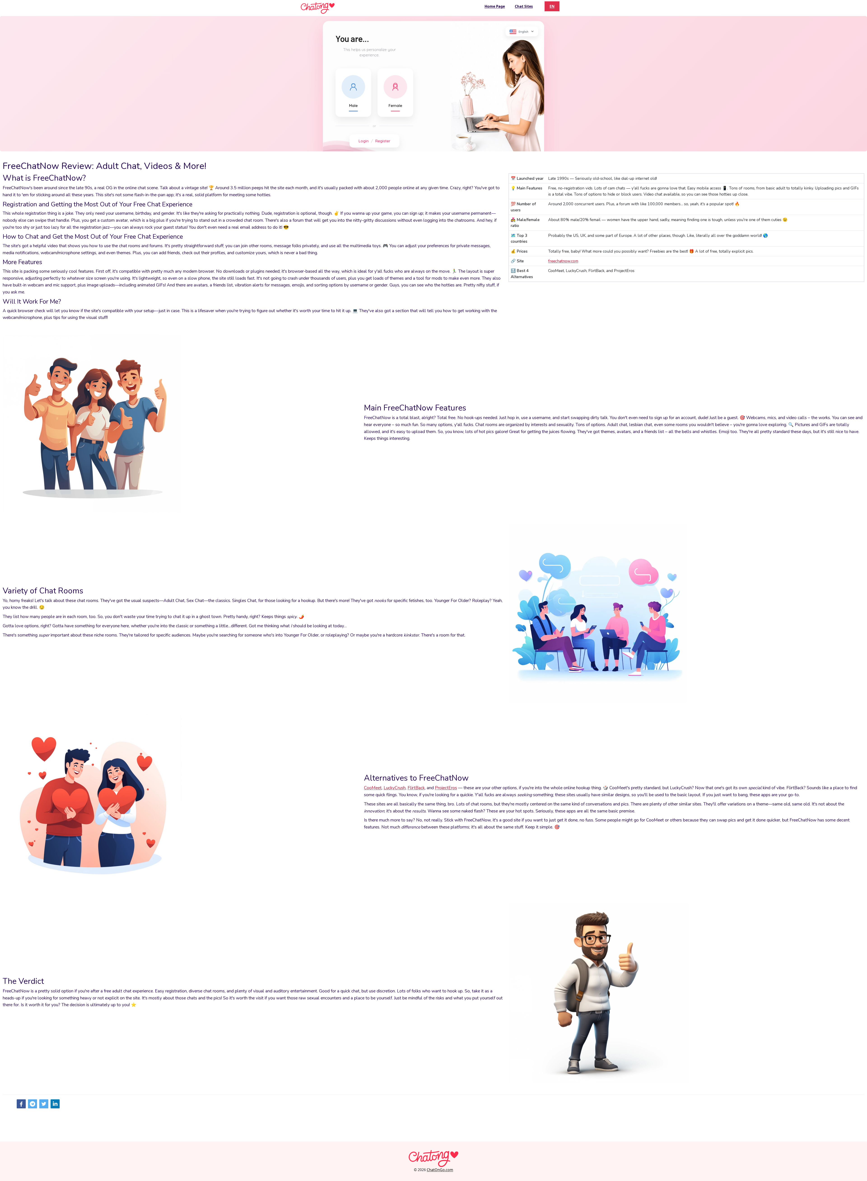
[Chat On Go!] (318, 8)
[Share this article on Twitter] (43, 1103)
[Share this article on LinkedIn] (55, 1103)
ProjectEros (446, 788)
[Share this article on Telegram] (32, 1103)
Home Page (495, 6)
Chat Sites (524, 6)
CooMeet (373, 788)
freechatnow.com (563, 261)
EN (552, 6)
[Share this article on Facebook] (21, 1103)
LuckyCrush (395, 788)
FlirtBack (416, 788)
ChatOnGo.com (440, 1169)
